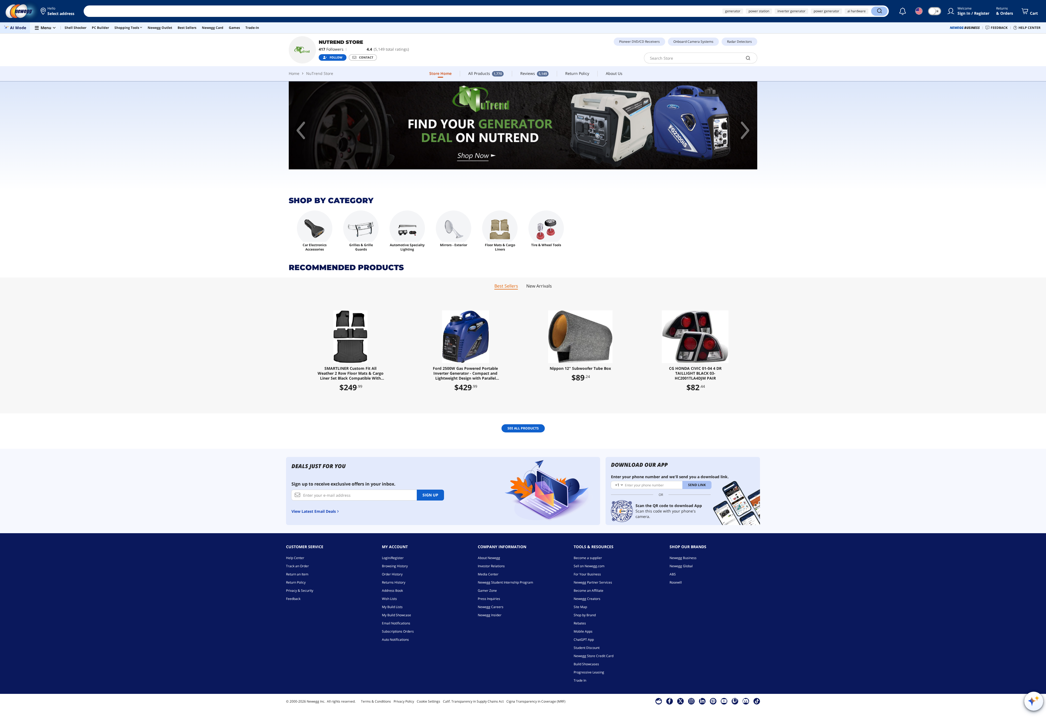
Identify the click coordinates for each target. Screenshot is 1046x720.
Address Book (392, 590)
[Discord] (746, 700)
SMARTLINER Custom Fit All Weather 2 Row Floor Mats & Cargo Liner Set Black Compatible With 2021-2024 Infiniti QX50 (351, 373)
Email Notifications (396, 623)
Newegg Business (683, 558)
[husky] (523, 125)
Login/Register (393, 558)
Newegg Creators (587, 598)
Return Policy (296, 582)
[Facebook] (669, 700)
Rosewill (676, 582)
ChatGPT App (584, 639)
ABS (673, 574)
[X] (680, 700)
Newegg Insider (489, 615)
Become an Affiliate (588, 590)
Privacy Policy (404, 701)
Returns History (393, 582)
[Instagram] (691, 700)
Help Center (295, 558)
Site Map (580, 607)
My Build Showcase (396, 615)
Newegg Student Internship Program (505, 582)
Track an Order (297, 566)
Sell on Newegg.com (589, 566)
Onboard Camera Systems (693, 41)
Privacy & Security (299, 590)
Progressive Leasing (589, 672)
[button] (58, 11)
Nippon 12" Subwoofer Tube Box (580, 368)
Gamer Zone (487, 590)
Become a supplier (588, 558)
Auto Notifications (395, 639)
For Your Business (587, 574)
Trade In (580, 680)
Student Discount (587, 647)
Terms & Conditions (376, 701)
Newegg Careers (490, 607)
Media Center (488, 574)
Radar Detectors (739, 41)
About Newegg (489, 558)
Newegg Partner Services (593, 582)
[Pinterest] (713, 700)
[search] (748, 58)
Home (294, 73)
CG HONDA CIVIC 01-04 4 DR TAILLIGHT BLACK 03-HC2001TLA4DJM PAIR (695, 373)
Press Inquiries (489, 598)
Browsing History (395, 566)
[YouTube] (724, 700)
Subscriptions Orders (398, 631)
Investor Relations (491, 566)
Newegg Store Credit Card (593, 656)
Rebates (580, 623)
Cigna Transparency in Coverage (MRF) (535, 701)
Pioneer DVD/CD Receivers (639, 41)
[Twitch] (734, 700)
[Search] (879, 11)
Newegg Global (681, 566)
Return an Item (297, 574)
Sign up (430, 495)
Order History (392, 574)
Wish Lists (389, 598)
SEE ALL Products (523, 428)
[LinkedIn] (702, 700)
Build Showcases (586, 664)
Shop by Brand (585, 615)
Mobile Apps (583, 631)
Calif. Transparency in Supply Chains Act (473, 701)
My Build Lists (392, 607)
